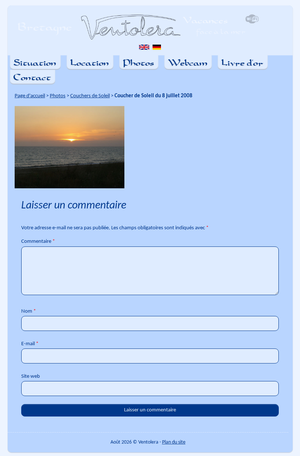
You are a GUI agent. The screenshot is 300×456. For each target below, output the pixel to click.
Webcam (187, 62)
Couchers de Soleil (90, 96)
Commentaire (38, 241)
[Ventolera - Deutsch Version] (157, 49)
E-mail (29, 344)
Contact (32, 77)
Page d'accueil (30, 96)
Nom (28, 311)
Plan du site (173, 442)
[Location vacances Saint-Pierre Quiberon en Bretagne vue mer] (137, 27)
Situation (35, 62)
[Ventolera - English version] (144, 49)
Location (89, 62)
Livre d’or (242, 62)
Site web (30, 376)
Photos (138, 62)
